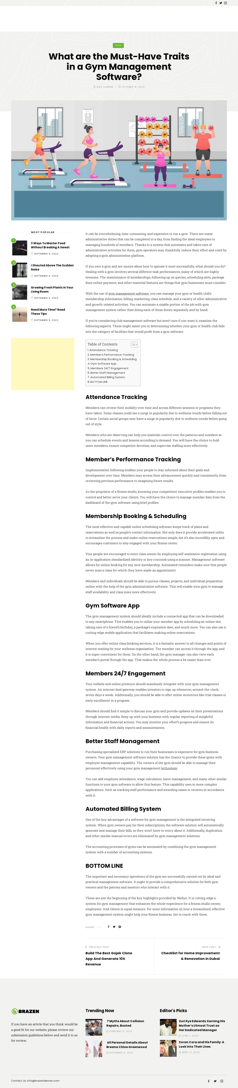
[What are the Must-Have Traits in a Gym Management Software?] (108, 927)
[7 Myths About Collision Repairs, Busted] (94, 1028)
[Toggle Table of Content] (132, 345)
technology (169, 768)
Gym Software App (103, 364)
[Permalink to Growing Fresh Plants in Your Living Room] (19, 293)
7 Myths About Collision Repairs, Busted (125, 1023)
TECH (118, 45)
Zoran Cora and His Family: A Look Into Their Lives (201, 1044)
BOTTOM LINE (99, 382)
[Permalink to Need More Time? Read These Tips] (19, 315)
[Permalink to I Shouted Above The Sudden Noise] (19, 271)
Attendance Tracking (103, 350)
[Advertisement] (42, 364)
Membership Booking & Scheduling (113, 359)
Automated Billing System (107, 377)
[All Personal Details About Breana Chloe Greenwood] (94, 1049)
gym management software (128, 293)
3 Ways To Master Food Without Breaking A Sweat (50, 245)
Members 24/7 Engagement (109, 368)
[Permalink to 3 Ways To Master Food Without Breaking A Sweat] (19, 249)
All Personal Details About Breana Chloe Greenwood (127, 1044)
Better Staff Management (107, 373)
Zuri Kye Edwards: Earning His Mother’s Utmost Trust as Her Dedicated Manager (202, 1025)
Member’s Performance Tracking (112, 355)
